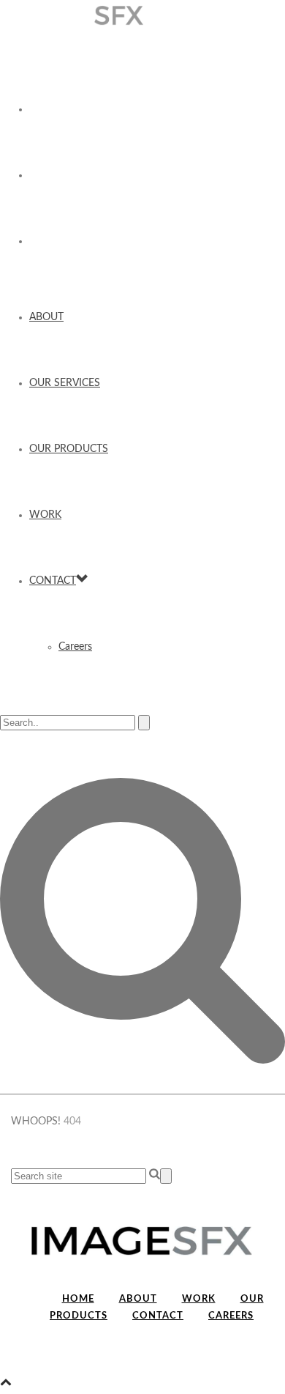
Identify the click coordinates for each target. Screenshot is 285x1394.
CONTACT (52, 581)
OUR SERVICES (64, 383)
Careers (75, 647)
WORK (45, 515)
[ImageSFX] (142, 15)
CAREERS (231, 1316)
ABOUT (46, 317)
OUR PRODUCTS (68, 449)
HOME (78, 1299)
